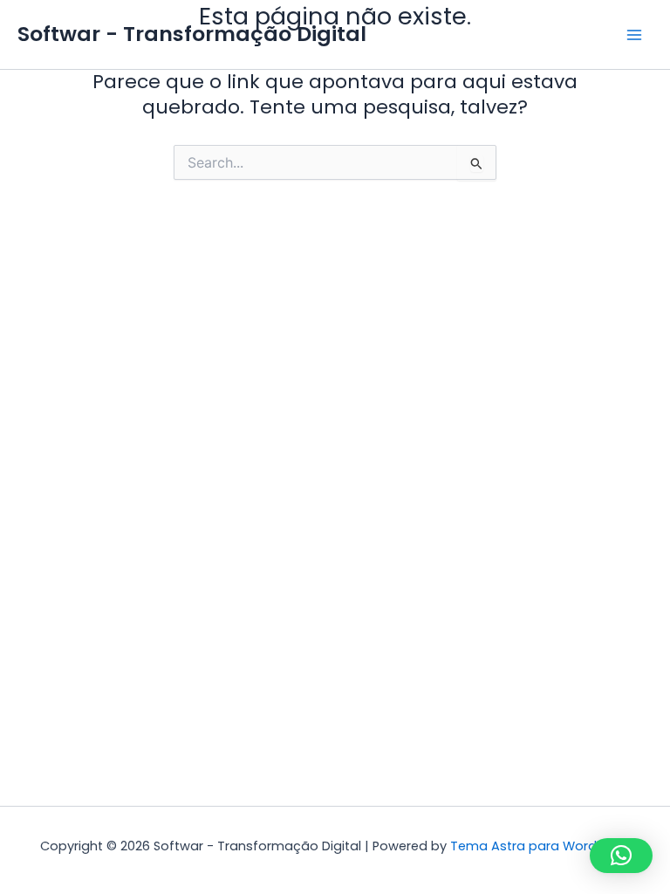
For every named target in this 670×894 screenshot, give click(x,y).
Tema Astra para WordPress (540, 846)
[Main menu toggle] (634, 35)
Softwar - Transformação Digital (191, 33)
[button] (621, 855)
